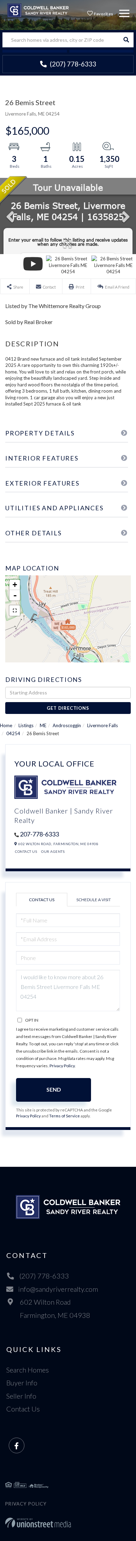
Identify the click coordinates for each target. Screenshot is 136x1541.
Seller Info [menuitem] (21, 1396)
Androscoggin (67, 725)
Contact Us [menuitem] (23, 1409)
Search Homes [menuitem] (27, 1370)
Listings (25, 725)
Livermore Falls (102, 725)
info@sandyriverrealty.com (58, 1289)
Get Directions (68, 708)
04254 (13, 733)
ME (43, 725)
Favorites (103, 13)
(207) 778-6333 (72, 64)
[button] (126, 39)
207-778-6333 (39, 834)
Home (6, 725)
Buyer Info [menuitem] (21, 1382)
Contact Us (26, 851)
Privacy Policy (62, 1065)
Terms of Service (64, 1116)
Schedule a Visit (93, 899)
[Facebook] (16, 1446)
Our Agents (53, 851)
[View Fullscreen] (14, 610)
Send (53, 1089)
